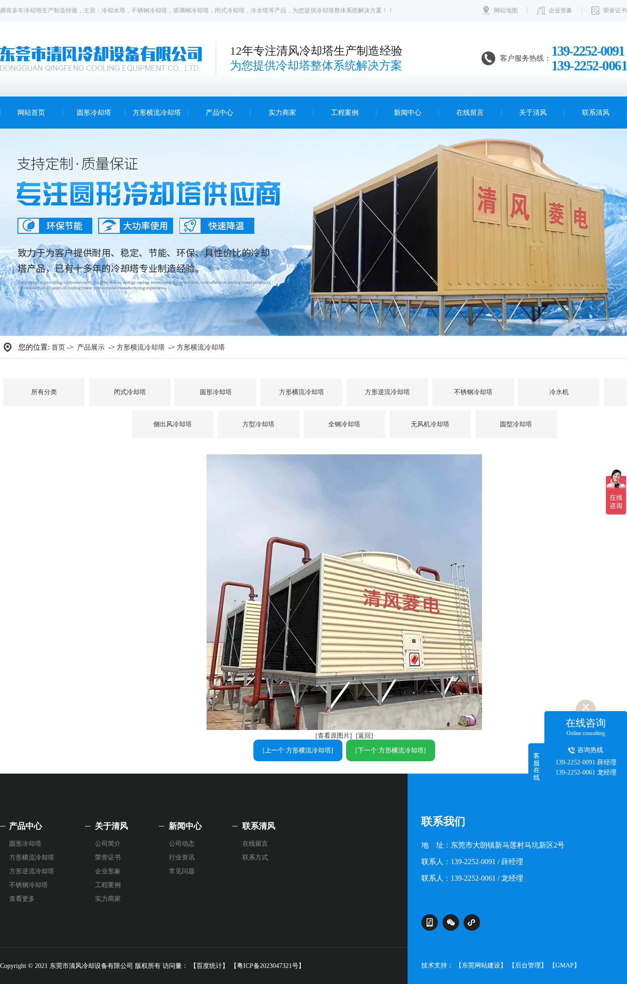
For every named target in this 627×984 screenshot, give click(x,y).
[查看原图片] (333, 735)
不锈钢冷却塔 (149, 10)
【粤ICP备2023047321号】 (267, 965)
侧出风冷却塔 (172, 424)
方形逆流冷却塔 (387, 392)
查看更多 (22, 898)
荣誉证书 (615, 10)
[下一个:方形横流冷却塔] (390, 750)
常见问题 (182, 871)
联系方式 (255, 857)
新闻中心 (407, 112)
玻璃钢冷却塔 (191, 10)
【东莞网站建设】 (481, 965)
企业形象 (560, 10)
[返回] (364, 735)
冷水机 (559, 392)
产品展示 (91, 347)
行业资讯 (182, 857)
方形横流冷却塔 (157, 112)
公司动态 (182, 843)
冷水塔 (260, 10)
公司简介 (108, 843)
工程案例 (344, 112)
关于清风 (533, 112)
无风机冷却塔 (430, 424)
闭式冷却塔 (230, 10)
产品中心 (219, 112)
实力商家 (282, 112)
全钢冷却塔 (344, 424)
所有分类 (44, 392)
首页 (58, 347)
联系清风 (596, 112)
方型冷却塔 (258, 424)
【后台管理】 (528, 965)
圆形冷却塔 (94, 112)
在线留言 (470, 112)
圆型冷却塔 (516, 424)
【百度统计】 (209, 965)
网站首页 (31, 112)
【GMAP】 (564, 965)
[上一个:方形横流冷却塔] (298, 750)
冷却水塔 (113, 10)
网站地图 (506, 10)
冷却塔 (33, 10)
